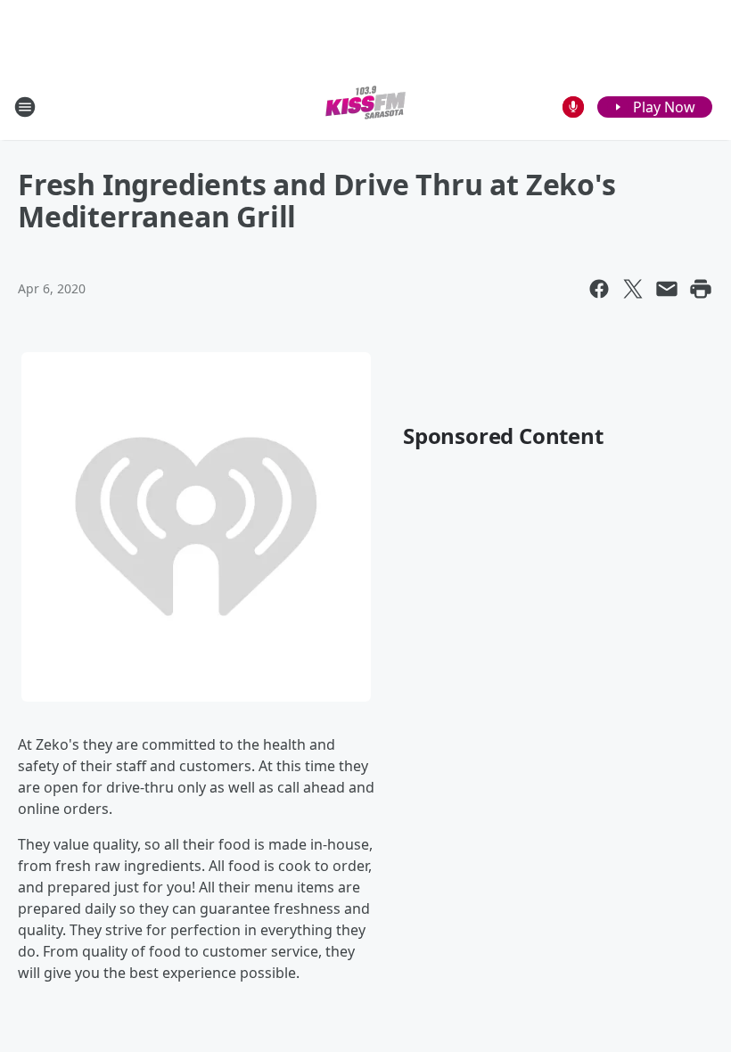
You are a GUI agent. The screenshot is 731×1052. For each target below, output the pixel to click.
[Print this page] (700, 288)
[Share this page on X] (632, 288)
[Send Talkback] (573, 107)
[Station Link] (365, 107)
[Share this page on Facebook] (599, 288)
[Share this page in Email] (666, 288)
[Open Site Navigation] (25, 107)
